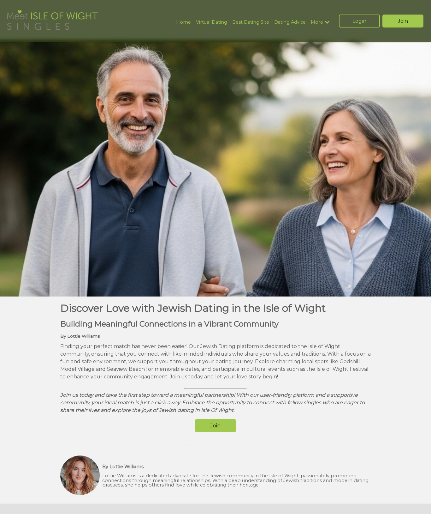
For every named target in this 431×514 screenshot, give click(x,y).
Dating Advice (290, 22)
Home (183, 22)
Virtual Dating (211, 22)
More (317, 22)
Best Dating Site (250, 22)
